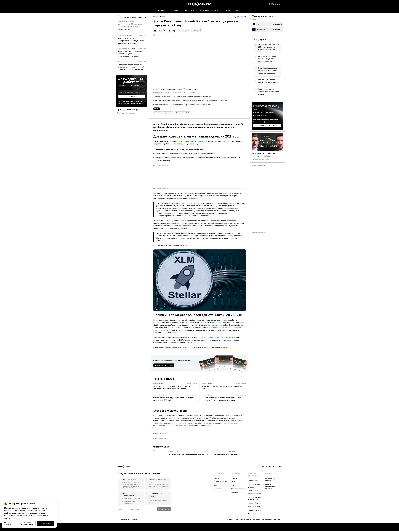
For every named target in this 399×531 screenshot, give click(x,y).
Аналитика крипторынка (253, 489)
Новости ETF (252, 513)
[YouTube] (155, 31)
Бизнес (162, 17)
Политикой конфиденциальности (133, 103)
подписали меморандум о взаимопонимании (223, 327)
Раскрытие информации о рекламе (270, 486)
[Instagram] (174, 31)
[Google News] (280, 466)
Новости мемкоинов (255, 510)
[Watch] (267, 142)
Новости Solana (254, 506)
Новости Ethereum (255, 494)
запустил (209, 325)
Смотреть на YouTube (260, 159)
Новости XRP (252, 481)
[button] (131, 484)
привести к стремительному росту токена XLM (216, 337)
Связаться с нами (220, 482)
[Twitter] (160, 31)
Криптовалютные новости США (254, 498)
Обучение (234, 482)
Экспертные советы (238, 489)
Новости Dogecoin (255, 503)
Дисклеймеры (189, 425)
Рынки (233, 485)
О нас (216, 485)
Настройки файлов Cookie (271, 519)
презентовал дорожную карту (191, 141)
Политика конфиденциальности (167, 425)
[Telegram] (164, 31)
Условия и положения (231, 423)
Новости (156, 17)
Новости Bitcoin (254, 484)
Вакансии (217, 489)
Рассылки (234, 492)
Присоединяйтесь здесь (126, 113)
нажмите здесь (221, 347)
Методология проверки (270, 479)
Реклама (217, 478)
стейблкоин (217, 325)
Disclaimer (256, 519)
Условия (230, 519)
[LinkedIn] (169, 31)
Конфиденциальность (243, 519)
